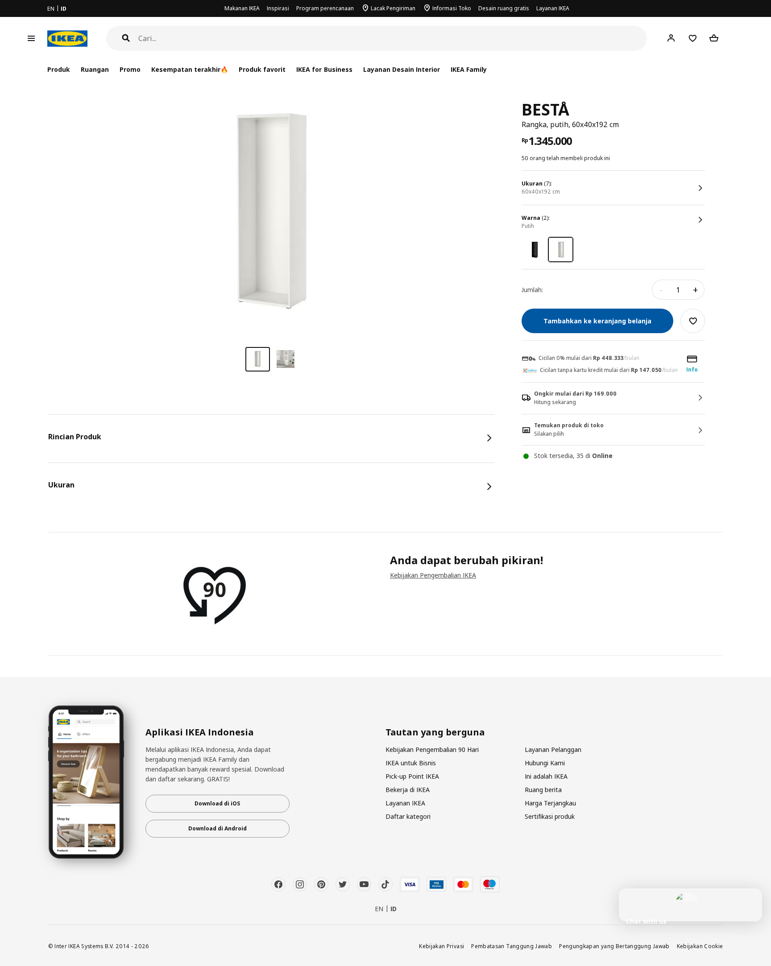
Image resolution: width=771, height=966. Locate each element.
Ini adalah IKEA (546, 776)
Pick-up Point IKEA (412, 776)
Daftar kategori (408, 816)
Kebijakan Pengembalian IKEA (433, 575)
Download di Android (217, 828)
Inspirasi (278, 8)
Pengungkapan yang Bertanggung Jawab (614, 945)
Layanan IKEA (552, 8)
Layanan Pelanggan (553, 749)
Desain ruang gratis (503, 8)
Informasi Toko (451, 8)
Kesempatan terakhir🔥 (189, 69)
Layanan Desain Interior (401, 69)
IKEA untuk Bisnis (411, 763)
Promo (130, 69)
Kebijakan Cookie (700, 945)
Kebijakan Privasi (441, 945)
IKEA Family (469, 69)
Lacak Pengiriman (393, 8)
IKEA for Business (324, 69)
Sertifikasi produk (550, 816)
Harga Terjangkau (550, 803)
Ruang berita (543, 789)
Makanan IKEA (242, 8)
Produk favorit (262, 69)
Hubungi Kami (545, 763)
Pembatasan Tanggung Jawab (511, 945)
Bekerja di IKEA (408, 789)
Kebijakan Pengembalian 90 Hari (432, 749)
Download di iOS (217, 803)
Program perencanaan (325, 8)
